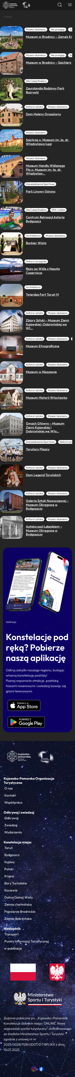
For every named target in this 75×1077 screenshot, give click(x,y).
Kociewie (10, 890)
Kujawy (9, 862)
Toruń (8, 848)
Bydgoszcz (11, 855)
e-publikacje (13, 948)
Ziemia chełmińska (18, 904)
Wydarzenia (13, 832)
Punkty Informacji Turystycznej (26, 941)
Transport (11, 934)
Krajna (9, 876)
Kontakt (10, 795)
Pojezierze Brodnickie (19, 911)
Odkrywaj (11, 818)
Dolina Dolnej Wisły (18, 897)
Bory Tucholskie (15, 883)
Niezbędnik (12, 929)
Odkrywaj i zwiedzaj (19, 812)
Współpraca (13, 802)
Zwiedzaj (10, 825)
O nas (8, 788)
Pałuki (8, 869)
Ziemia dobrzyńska (17, 919)
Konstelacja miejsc (18, 842)
